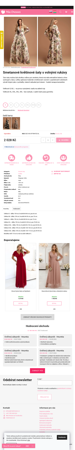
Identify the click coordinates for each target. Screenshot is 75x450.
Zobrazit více (37, 371)
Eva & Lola (59, 133)
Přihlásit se (44, 397)
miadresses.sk (10, 418)
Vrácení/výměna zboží (46, 418)
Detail (20, 303)
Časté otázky (43, 416)
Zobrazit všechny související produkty (37, 317)
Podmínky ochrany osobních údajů (49, 429)
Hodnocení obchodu (37, 326)
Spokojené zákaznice (45, 420)
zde (28, 440)
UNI (21, 309)
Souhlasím (62, 437)
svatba (20, 173)
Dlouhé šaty (21, 171)
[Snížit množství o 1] (43, 140)
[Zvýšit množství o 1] (52, 140)
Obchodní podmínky (45, 427)
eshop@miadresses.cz (13, 411)
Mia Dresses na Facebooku (14, 415)
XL (22, 105)
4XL (38, 105)
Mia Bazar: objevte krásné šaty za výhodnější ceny (36, 7)
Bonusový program (45, 423)
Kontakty (42, 432)
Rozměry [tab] (6, 208)
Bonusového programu (21, 147)
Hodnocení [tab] (16, 208)
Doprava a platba (44, 411)
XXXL (33, 105)
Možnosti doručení (23, 110)
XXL (27, 105)
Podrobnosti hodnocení (28, 67)
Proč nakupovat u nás (46, 413)
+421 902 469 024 (11, 413)
